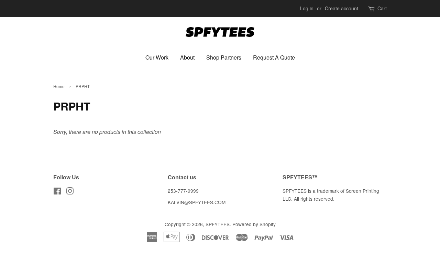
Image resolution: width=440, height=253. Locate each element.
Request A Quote (274, 57)
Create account (341, 8)
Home (59, 86)
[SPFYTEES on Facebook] (57, 192)
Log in (307, 8)
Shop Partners (223, 57)
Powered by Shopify (254, 224)
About (187, 57)
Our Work (156, 57)
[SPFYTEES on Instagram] (70, 192)
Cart (382, 8)
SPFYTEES (218, 224)
